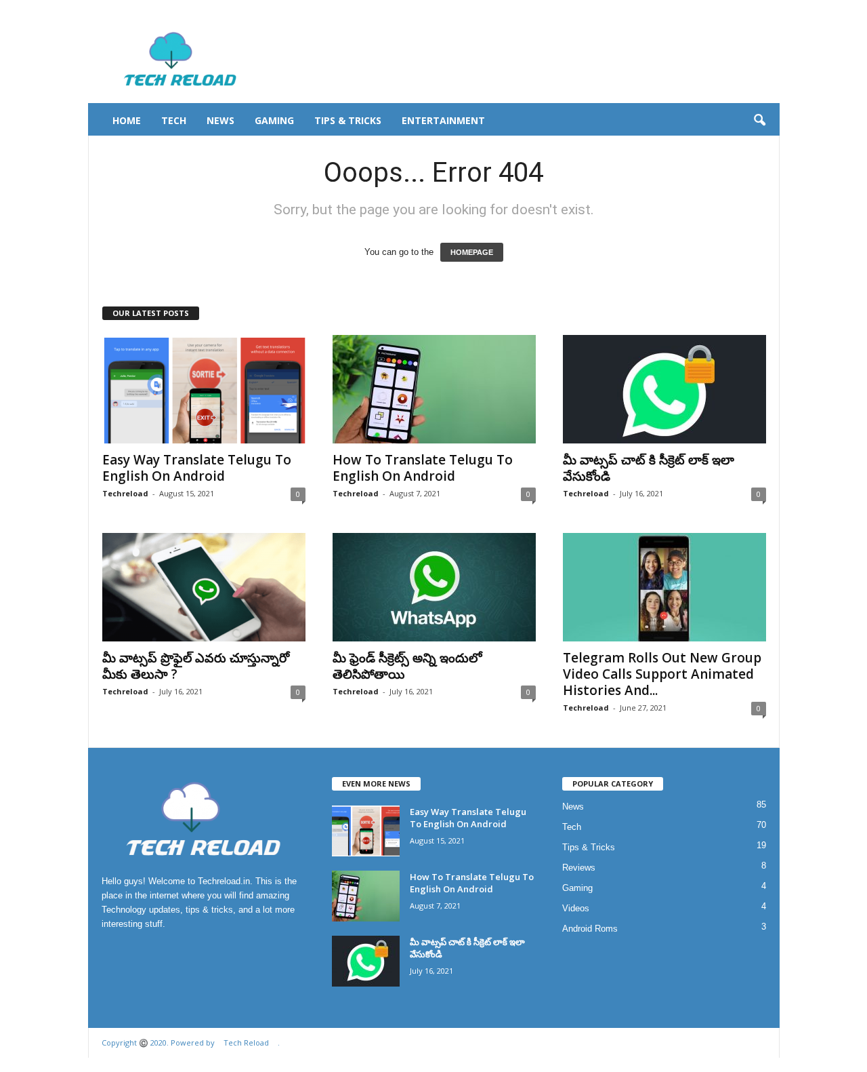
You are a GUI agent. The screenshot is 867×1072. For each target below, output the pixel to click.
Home (126, 120)
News (220, 120)
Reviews (578, 867)
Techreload (125, 493)
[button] (759, 121)
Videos (575, 908)
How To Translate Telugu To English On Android (423, 468)
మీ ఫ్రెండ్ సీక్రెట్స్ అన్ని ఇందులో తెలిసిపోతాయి (407, 666)
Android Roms (590, 929)
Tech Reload (246, 1042)
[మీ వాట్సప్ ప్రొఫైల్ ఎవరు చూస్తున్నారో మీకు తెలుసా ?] (203, 587)
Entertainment (443, 120)
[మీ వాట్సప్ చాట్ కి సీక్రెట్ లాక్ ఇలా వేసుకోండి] (664, 389)
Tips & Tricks (347, 120)
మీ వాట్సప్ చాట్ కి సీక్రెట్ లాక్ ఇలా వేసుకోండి (648, 468)
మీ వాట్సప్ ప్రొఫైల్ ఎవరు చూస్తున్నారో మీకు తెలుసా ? (195, 666)
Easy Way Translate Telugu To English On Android (196, 468)
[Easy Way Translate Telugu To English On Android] (203, 389)
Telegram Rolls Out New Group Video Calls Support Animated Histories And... (662, 674)
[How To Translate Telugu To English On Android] (434, 389)
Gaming (274, 120)
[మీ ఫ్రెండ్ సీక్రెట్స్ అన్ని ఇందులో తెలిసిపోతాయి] (434, 587)
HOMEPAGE (471, 252)
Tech (173, 120)
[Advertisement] (533, 59)
